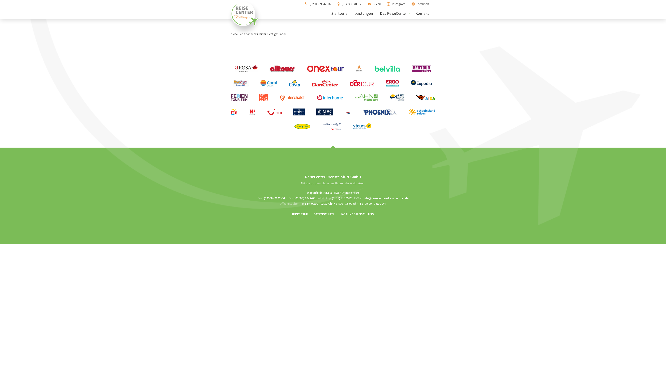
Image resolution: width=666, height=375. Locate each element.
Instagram (398, 4)
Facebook (422, 4)
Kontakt (422, 13)
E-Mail (377, 4)
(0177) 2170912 (351, 4)
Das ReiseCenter (393, 13)
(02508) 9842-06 (320, 4)
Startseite (339, 13)
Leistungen (363, 13)
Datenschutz (324, 214)
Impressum (300, 214)
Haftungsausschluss (357, 214)
